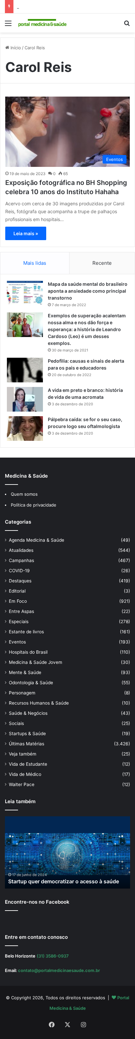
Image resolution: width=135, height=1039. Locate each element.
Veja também (22, 754)
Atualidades (21, 550)
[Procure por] (127, 25)
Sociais (16, 723)
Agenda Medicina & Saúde (36, 540)
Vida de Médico (25, 774)
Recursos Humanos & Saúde (39, 703)
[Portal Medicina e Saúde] (42, 23)
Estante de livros (26, 631)
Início (15, 47)
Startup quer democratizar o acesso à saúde (63, 881)
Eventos (17, 641)
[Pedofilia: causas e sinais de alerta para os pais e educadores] (25, 370)
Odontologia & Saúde (31, 682)
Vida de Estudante (28, 764)
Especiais (19, 621)
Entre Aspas (21, 611)
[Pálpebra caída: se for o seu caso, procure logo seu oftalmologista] (25, 428)
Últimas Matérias (26, 743)
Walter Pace (21, 784)
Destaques (20, 580)
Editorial (17, 591)
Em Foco (18, 601)
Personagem (22, 692)
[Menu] (8, 25)
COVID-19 (19, 570)
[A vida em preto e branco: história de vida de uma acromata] (25, 399)
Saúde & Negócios (28, 713)
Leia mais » (25, 233)
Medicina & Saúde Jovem (35, 662)
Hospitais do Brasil (28, 652)
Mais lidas (34, 263)
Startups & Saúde (27, 733)
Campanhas (21, 560)
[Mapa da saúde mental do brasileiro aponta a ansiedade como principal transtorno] (25, 293)
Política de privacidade (33, 505)
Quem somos (24, 494)
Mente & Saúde (25, 672)
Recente (102, 263)
